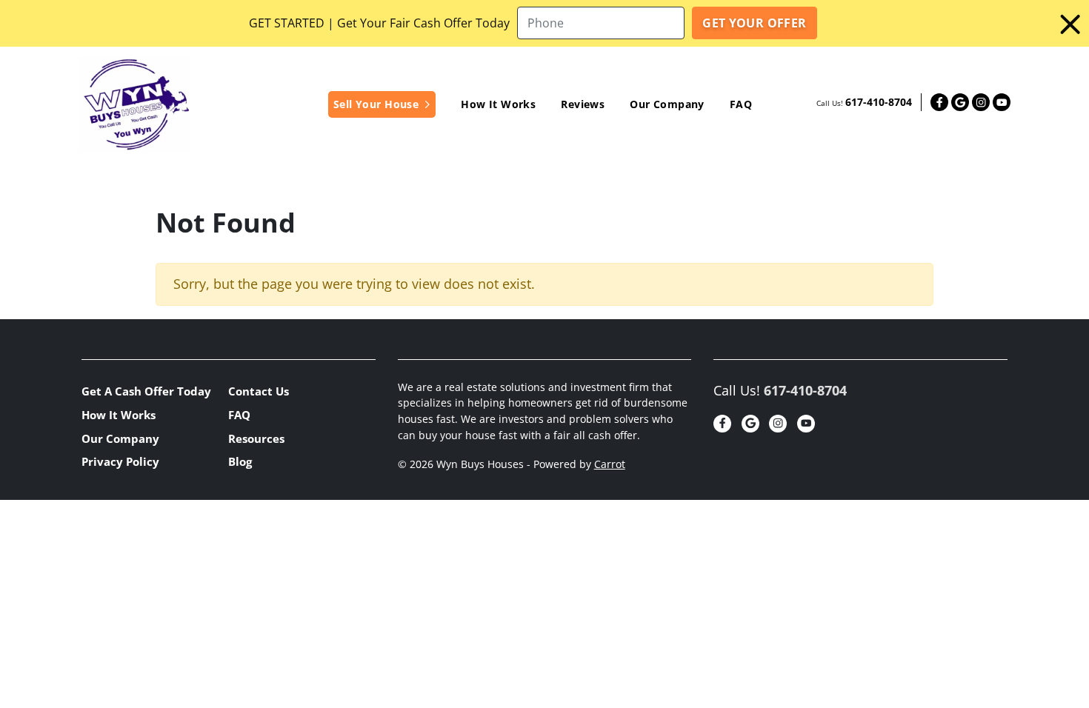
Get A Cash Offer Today (146, 391)
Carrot (609, 464)
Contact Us (258, 391)
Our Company (667, 104)
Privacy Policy (120, 461)
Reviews (583, 104)
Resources (256, 438)
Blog (240, 461)
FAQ (741, 104)
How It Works (498, 104)
